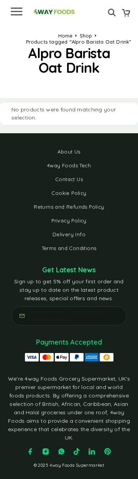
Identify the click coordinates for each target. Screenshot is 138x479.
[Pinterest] (107, 451)
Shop (86, 36)
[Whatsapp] (61, 451)
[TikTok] (76, 451)
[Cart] (126, 13)
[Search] (112, 12)
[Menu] (16, 11)
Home (65, 36)
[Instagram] (45, 451)
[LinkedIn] (92, 451)
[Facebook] (30, 451)
